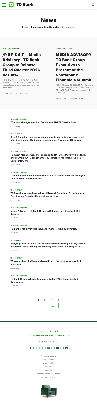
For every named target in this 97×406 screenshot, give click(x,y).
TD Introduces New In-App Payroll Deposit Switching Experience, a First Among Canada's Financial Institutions (47, 195)
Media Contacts (44, 335)
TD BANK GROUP (16, 134)
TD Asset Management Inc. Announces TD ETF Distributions (43, 122)
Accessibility (48, 363)
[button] (4, 5)
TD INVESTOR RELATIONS (11, 48)
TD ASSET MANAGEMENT (18, 119)
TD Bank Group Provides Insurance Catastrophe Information (43, 228)
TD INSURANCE (15, 240)
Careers (48, 370)
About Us (48, 366)
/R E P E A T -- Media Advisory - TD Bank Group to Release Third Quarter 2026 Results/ (22, 64)
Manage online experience (48, 374)
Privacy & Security (48, 356)
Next (51, 305)
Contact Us (63, 335)
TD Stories (26, 4)
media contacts (65, 27)
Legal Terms (48, 359)
